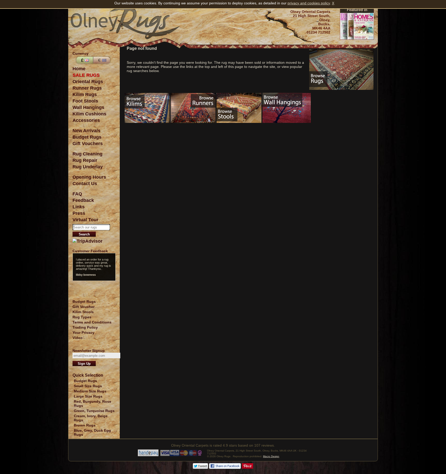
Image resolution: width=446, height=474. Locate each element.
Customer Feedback (90, 251)
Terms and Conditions (92, 322)
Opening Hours (89, 177)
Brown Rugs (84, 425)
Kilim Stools (83, 312)
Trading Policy (85, 327)
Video (78, 338)
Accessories (86, 120)
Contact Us (85, 183)
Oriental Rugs (88, 81)
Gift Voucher (83, 307)
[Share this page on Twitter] (200, 467)
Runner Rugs (87, 88)
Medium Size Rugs (90, 391)
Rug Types (82, 317)
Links (79, 206)
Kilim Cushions (89, 113)
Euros (102, 60)
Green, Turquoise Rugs (94, 411)
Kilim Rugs (85, 94)
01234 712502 (318, 32)
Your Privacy (83, 332)
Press (79, 213)
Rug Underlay (88, 166)
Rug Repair (85, 160)
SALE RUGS (86, 75)
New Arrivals (86, 130)
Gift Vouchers (88, 143)
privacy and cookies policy (309, 3)
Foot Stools (85, 101)
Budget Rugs (87, 137)
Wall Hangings (88, 107)
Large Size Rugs (88, 396)
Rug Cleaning (87, 153)
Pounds (84, 60)
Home (79, 68)
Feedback (83, 200)
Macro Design (271, 456)
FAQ (77, 193)
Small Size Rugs (88, 386)
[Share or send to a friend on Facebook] (225, 467)
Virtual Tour (85, 219)
